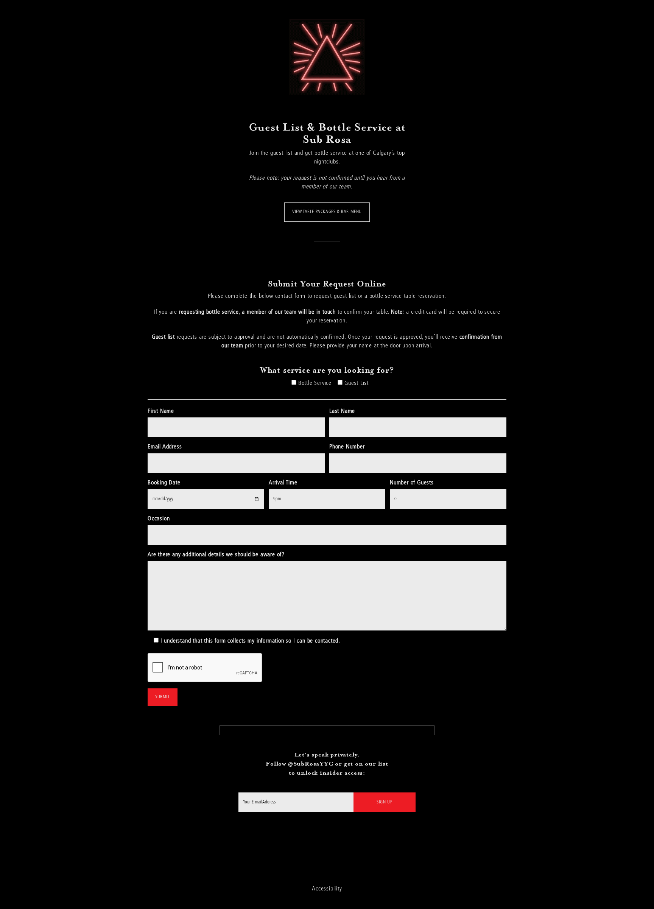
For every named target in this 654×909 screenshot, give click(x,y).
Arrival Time (283, 483)
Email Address (165, 447)
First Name (161, 411)
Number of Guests (412, 483)
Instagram (327, 837)
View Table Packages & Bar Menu (327, 212)
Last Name (342, 411)
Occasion (159, 519)
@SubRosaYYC (310, 763)
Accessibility (327, 889)
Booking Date (164, 483)
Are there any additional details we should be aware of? (216, 555)
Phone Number (347, 447)
